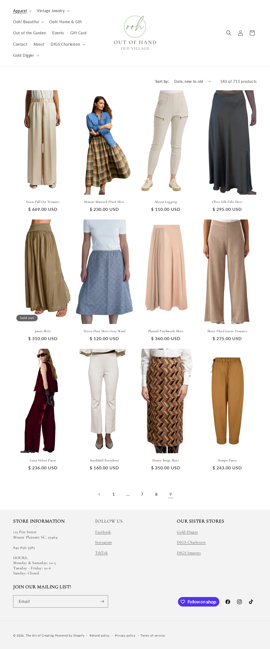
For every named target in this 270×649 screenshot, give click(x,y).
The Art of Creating (40, 635)
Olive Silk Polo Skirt (227, 202)
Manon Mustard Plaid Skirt (104, 202)
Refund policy (100, 635)
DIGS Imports (189, 552)
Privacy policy (125, 635)
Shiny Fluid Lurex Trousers (227, 331)
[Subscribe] (102, 601)
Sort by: (162, 81)
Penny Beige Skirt (165, 460)
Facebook (103, 531)
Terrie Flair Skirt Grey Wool (104, 331)
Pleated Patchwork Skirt (166, 331)
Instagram (103, 542)
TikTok (101, 552)
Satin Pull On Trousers (42, 202)
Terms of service (153, 635)
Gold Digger (187, 531)
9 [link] (170, 494)
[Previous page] (99, 494)
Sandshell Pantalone (104, 460)
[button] (22, 10)
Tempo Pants (227, 460)
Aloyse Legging (166, 202)
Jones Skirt (43, 331)
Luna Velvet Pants (43, 460)
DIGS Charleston (191, 542)
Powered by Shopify (70, 635)
